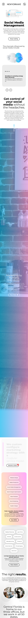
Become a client (12, 465)
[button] (7, 90)
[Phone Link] (24, 4)
